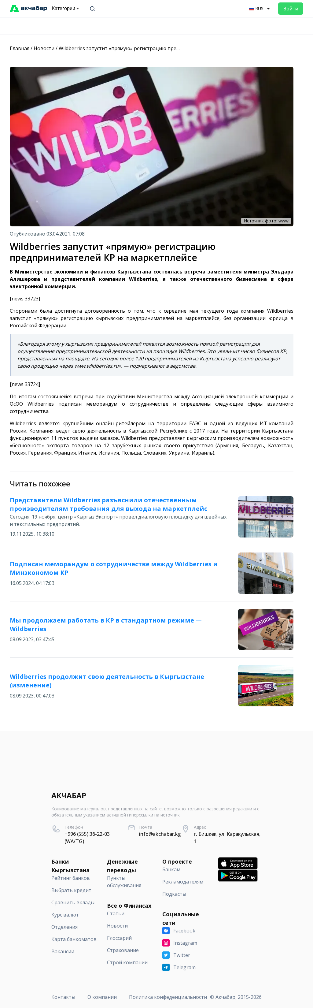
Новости (44, 48)
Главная (19, 48)
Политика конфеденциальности (168, 997)
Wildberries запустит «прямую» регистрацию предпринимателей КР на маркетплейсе (162, 48)
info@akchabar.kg (160, 834)
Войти (290, 8)
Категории (63, 8)
